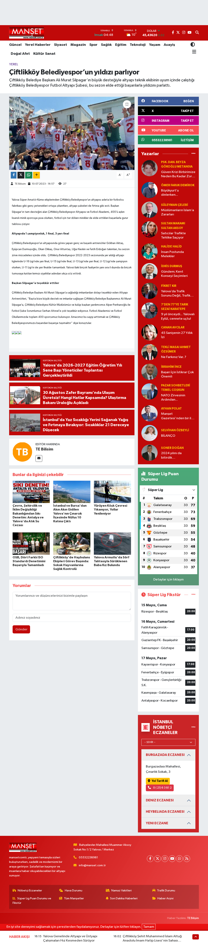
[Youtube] (172, 858)
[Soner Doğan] (149, 452)
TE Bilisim (20, 184)
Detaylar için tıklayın (168, 579)
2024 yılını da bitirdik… (171, 455)
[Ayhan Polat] (149, 413)
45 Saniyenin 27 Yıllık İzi (177, 335)
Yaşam (154, 45)
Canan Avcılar (172, 327)
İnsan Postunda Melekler (172, 254)
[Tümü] (193, 154)
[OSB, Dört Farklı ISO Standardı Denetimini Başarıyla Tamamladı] (31, 543)
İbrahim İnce (171, 366)
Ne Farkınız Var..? (173, 357)
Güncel (15, 45)
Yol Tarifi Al (160, 780)
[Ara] (197, 32)
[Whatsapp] (179, 858)
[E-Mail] (39, 458)
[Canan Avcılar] (149, 332)
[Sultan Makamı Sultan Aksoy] (149, 229)
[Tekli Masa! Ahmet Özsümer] (149, 352)
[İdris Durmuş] (149, 271)
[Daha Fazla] (36, 175)
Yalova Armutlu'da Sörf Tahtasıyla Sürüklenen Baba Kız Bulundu (111, 561)
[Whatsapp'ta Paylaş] (28, 175)
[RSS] (186, 858)
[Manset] (26, 33)
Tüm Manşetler (74, 898)
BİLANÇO (168, 435)
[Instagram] (164, 858)
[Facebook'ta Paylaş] (13, 175)
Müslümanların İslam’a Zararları (177, 212)
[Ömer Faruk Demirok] (149, 190)
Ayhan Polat (171, 408)
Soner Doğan (172, 447)
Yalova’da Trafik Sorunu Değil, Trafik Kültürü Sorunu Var (175, 294)
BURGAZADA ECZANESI (165, 755)
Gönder (21, 629)
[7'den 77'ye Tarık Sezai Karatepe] (149, 310)
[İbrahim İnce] (149, 371)
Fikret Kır (168, 285)
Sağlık (106, 45)
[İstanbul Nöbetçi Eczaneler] (193, 727)
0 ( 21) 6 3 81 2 (162, 787)
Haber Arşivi (165, 898)
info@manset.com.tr (92, 865)
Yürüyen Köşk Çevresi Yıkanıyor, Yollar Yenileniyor (110, 509)
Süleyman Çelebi (174, 204)
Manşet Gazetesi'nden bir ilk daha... (177, 416)
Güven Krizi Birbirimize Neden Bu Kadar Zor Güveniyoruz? (178, 174)
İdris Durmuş (171, 266)
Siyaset (60, 45)
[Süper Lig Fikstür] (193, 595)
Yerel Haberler (38, 45)
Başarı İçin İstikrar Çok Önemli (177, 374)
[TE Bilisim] (22, 452)
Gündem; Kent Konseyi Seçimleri (174, 274)
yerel (13, 64)
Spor (93, 45)
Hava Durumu (73, 890)
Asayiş (169, 45)
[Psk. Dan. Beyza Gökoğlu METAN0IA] (149, 168)
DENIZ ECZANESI (160, 800)
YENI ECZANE (157, 823)
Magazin (78, 45)
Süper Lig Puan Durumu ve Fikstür (32, 900)
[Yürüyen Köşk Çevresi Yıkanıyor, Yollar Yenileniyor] (112, 491)
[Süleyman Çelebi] (149, 209)
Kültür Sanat (44, 54)
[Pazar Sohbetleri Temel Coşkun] (149, 391)
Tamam (148, 927)
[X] (157, 858)
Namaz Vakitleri (121, 890)
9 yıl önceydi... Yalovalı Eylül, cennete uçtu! (178, 316)
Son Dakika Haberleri (124, 898)
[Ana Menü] (193, 51)
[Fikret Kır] (149, 290)
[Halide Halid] (149, 251)
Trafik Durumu (166, 890)
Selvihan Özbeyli (175, 430)
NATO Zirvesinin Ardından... (173, 397)
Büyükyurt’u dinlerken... (170, 193)
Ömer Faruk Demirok (177, 185)
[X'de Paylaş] (20, 175)
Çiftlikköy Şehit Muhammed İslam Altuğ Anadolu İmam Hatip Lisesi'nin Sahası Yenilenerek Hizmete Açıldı (152, 941)
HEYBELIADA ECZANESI (165, 811)
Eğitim (120, 45)
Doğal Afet (20, 54)
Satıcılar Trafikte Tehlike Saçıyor (173, 235)
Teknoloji (138, 45)
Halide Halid (171, 246)
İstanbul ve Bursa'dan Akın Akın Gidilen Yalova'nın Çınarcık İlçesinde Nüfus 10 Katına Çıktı (70, 513)
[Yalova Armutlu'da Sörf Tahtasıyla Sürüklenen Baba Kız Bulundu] (112, 543)
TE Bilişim (193, 918)
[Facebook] (150, 858)
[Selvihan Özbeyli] (149, 433)
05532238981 (88, 857)
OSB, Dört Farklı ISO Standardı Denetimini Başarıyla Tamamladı (29, 561)
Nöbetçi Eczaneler (30, 890)
